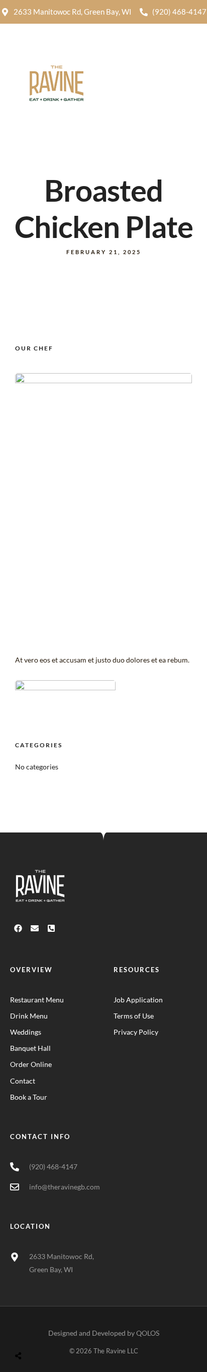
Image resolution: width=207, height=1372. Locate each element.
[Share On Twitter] (44, 1332)
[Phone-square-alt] (51, 928)
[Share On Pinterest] (58, 1332)
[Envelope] (35, 928)
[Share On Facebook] (30, 1332)
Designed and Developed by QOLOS (103, 1333)
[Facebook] (18, 928)
